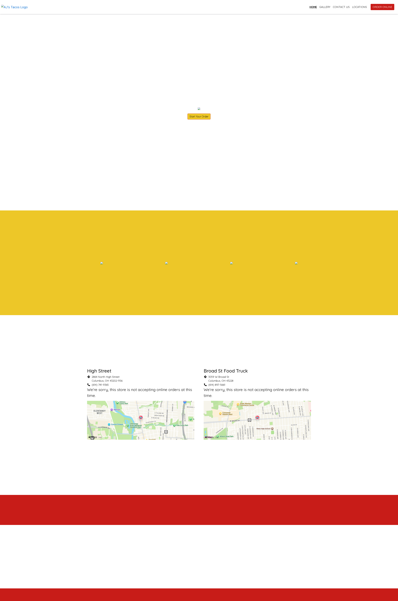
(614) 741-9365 (100, 384)
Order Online (382, 7)
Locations (359, 7)
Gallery (324, 7)
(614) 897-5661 (216, 384)
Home (313, 7)
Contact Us (341, 7)
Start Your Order (199, 116)
